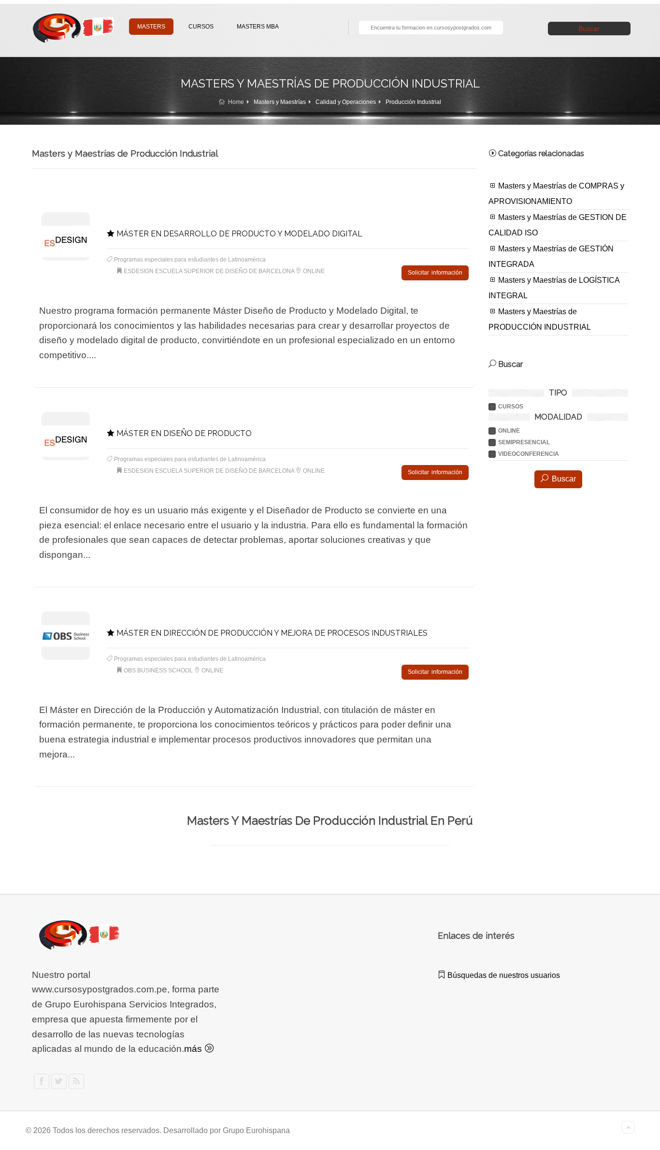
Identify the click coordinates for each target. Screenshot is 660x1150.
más (194, 1049)
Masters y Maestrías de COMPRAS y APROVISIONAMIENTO (556, 193)
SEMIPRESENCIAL (524, 442)
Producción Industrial (413, 102)
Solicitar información (435, 272)
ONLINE (509, 430)
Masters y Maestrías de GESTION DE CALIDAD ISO (557, 225)
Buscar (589, 28)
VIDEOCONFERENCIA (528, 454)
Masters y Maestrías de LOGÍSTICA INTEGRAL (554, 288)
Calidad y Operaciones (346, 102)
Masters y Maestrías (280, 102)
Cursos (510, 406)
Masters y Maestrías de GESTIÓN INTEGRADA (551, 256)
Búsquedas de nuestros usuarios (502, 975)
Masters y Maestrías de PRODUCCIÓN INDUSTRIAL (539, 319)
